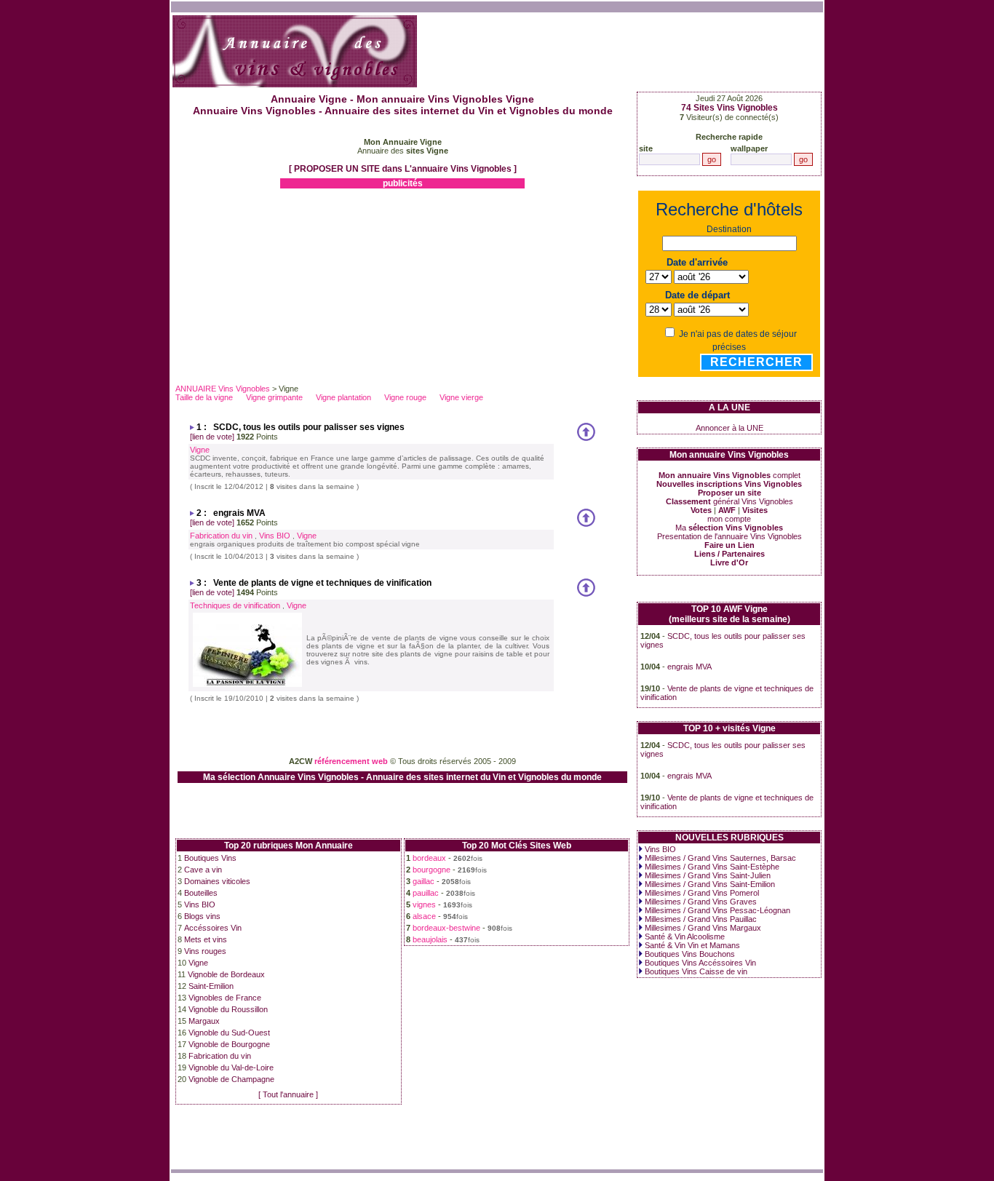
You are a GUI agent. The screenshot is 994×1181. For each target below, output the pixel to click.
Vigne (200, 449)
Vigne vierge (461, 397)
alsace (424, 916)
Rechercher (756, 362)
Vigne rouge (405, 397)
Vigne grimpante (274, 397)
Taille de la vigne (204, 397)
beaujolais (430, 939)
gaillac (423, 881)
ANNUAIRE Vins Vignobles (222, 388)
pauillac (426, 892)
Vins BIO (274, 535)
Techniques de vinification (235, 605)
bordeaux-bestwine (446, 927)
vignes (424, 904)
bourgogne (431, 869)
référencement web (351, 761)
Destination (729, 229)
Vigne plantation (343, 397)
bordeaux (429, 858)
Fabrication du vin (221, 535)
